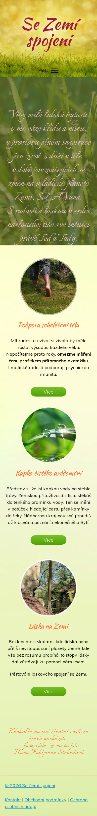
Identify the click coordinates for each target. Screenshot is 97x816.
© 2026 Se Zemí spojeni (30, 785)
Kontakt (13, 800)
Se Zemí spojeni (49, 32)
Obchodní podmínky (45, 800)
